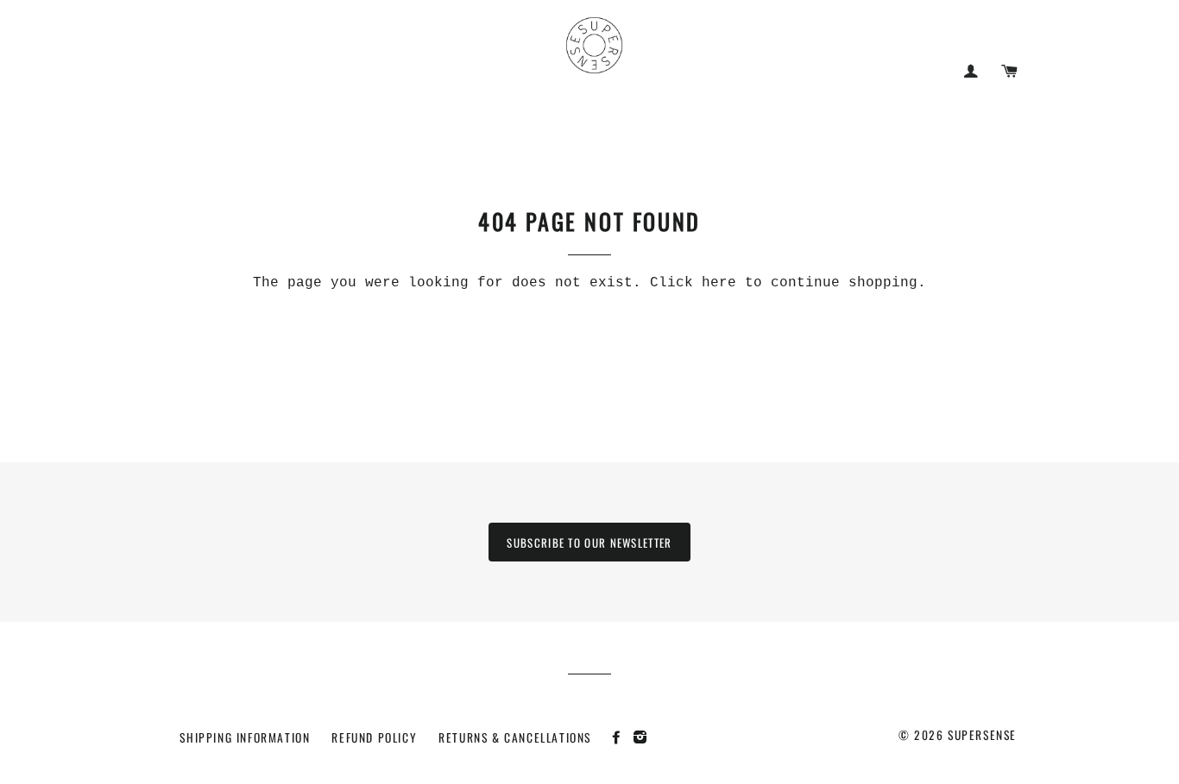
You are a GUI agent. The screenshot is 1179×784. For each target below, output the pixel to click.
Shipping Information (245, 737)
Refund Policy (374, 737)
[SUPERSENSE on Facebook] (621, 736)
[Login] (970, 71)
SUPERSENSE (982, 734)
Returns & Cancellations (514, 737)
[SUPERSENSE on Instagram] (643, 736)
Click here (693, 283)
